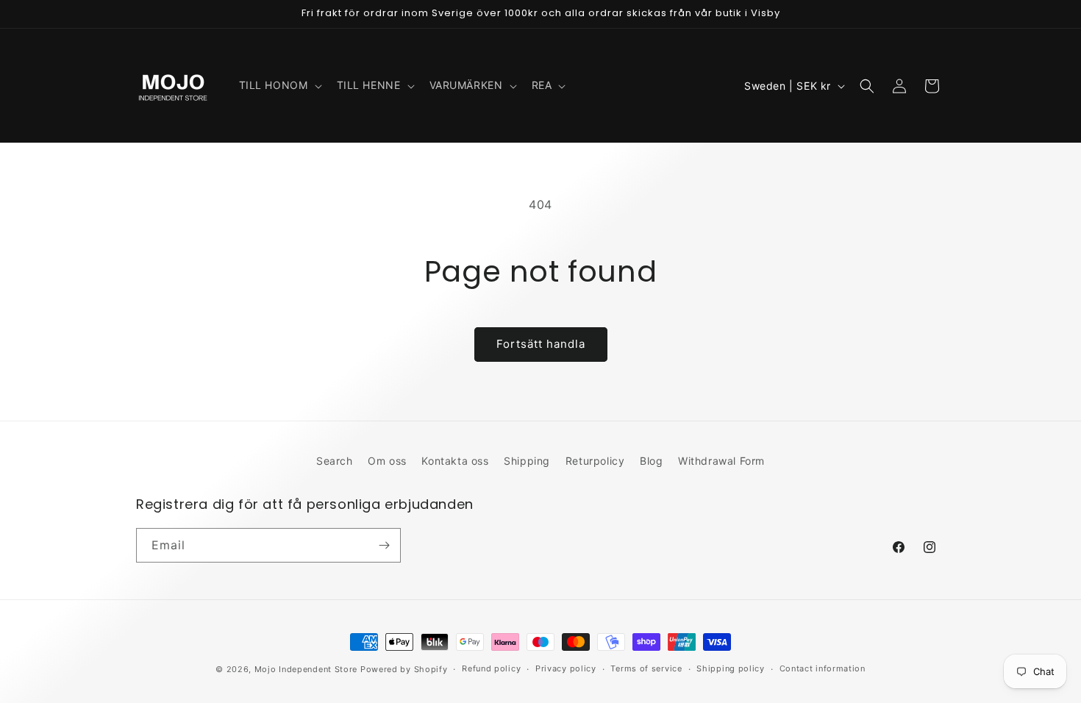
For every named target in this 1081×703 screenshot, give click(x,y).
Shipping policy (730, 668)
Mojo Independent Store (305, 669)
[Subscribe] (384, 545)
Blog (651, 460)
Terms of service (646, 668)
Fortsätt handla (540, 344)
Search (334, 460)
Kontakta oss (454, 460)
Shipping (527, 460)
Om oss (387, 460)
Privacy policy (565, 668)
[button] (279, 85)
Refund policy (491, 668)
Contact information (822, 668)
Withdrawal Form (721, 460)
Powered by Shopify (404, 669)
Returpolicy (595, 460)
